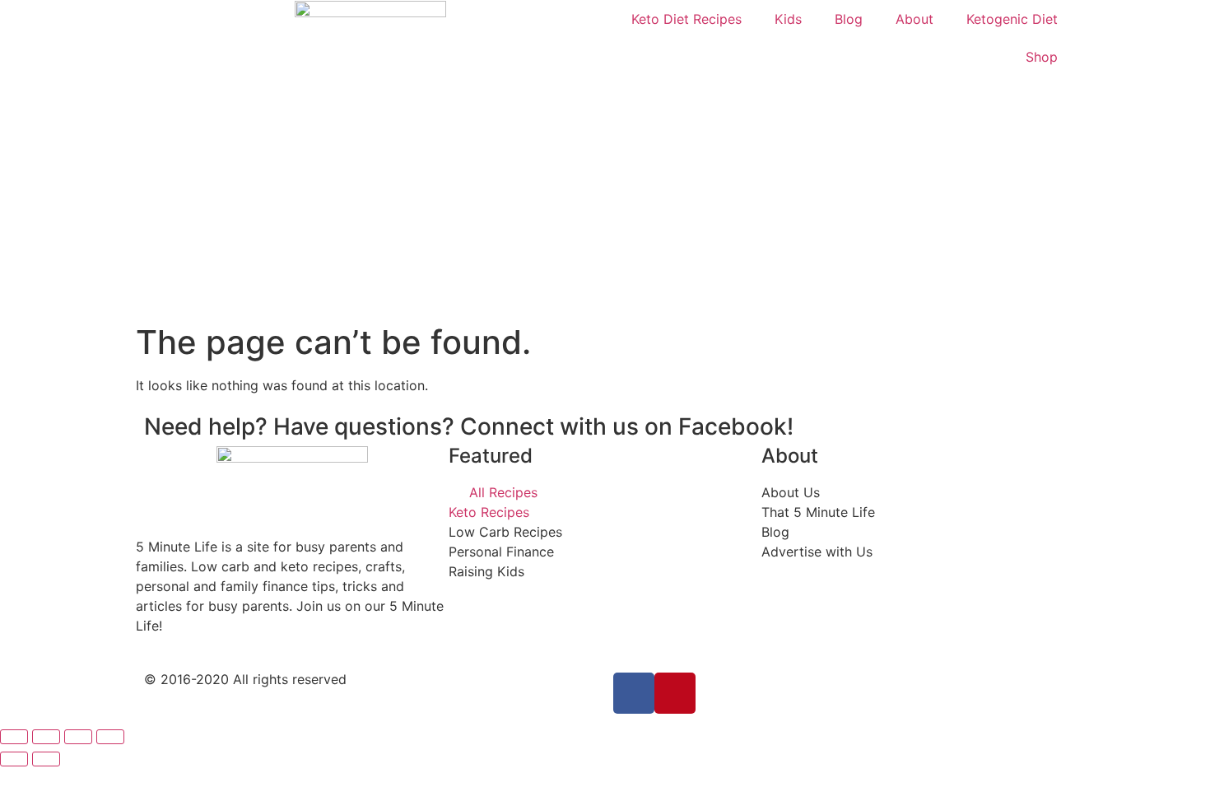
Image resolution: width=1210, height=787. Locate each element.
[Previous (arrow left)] (14, 759)
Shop (1042, 57)
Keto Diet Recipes (686, 19)
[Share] (46, 736)
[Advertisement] (605, 199)
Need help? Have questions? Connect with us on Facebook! (468, 426)
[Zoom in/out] (110, 736)
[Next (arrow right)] (46, 759)
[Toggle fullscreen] (78, 736)
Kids (788, 19)
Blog (849, 19)
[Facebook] (633, 693)
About (914, 19)
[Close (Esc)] (14, 736)
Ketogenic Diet (1012, 19)
